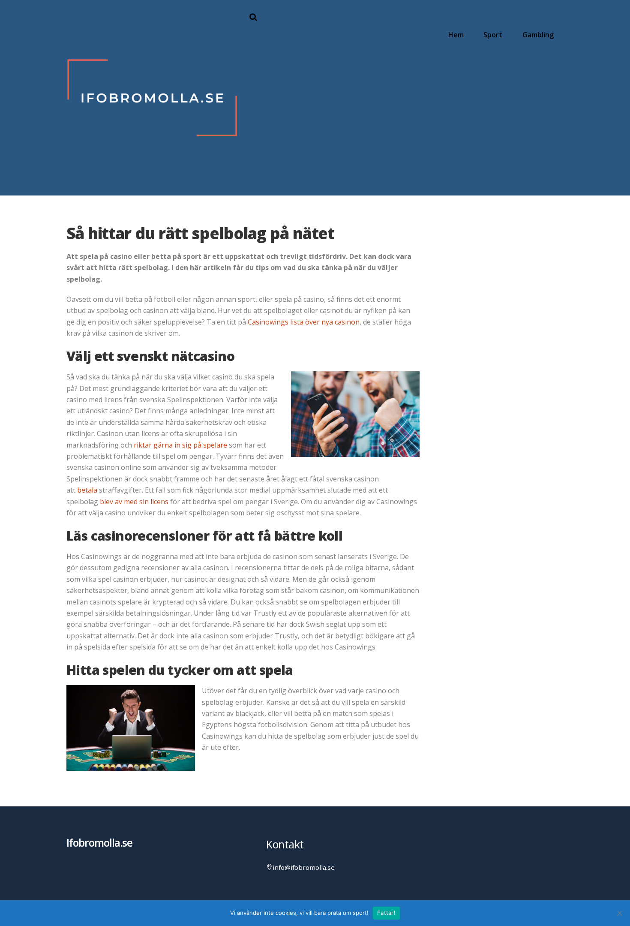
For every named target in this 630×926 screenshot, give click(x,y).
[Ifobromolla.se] (152, 179)
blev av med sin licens (134, 501)
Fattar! (386, 912)
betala (87, 490)
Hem (456, 34)
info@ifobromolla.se (304, 867)
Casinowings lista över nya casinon (304, 322)
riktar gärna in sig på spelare (180, 445)
